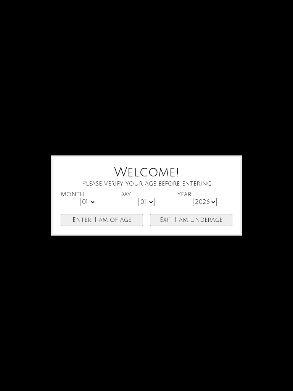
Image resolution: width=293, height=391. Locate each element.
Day (125, 194)
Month (73, 194)
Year (184, 194)
